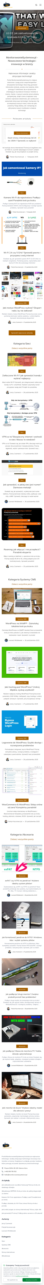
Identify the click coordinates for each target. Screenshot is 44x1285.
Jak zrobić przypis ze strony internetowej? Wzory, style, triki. (21, 1209)
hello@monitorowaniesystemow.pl (15, 1175)
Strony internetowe (22, 133)
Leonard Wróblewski (9, 1231)
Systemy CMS (22, 303)
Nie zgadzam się (12, 1280)
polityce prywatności (22, 1276)
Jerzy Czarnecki (7, 1223)
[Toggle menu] (40, 5)
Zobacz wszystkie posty (22, 348)
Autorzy (5, 1219)
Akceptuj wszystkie (31, 1280)
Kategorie (6, 1236)
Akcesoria (22, 876)
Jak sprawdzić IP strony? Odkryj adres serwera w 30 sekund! (22, 1213)
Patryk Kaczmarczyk (8, 1227)
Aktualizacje (22, 28)
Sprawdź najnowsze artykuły (22, 333)
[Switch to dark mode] (36, 5)
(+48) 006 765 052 (10, 1171)
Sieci (22, 193)
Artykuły (6, 1180)
